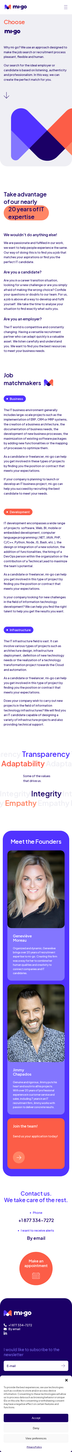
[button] (66, 1380)
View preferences (36, 1438)
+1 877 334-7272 (36, 1220)
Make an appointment (36, 1263)
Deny (36, 1428)
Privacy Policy (34, 1447)
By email (36, 1238)
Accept (36, 1418)
